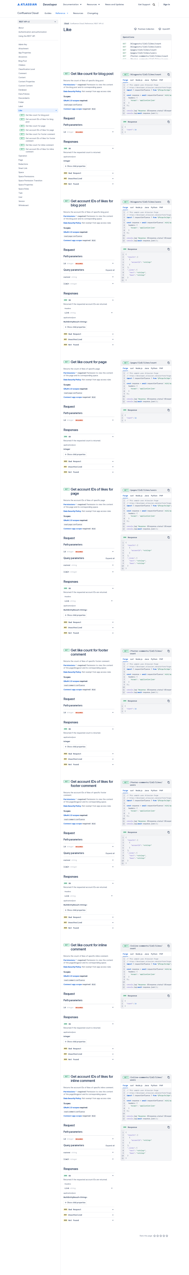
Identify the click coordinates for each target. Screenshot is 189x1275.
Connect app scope (73, 109)
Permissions (69, 85)
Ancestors (23, 57)
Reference (60, 13)
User (20, 197)
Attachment (24, 49)
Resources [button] (92, 4)
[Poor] (157, 1235)
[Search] (153, 4)
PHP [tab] (161, 80)
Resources (78, 13)
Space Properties (26, 185)
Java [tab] (147, 80)
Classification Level (27, 69)
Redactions (23, 164)
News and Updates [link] (114, 4)
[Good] (163, 1235)
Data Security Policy (72, 91)
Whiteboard (23, 205)
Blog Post (23, 61)
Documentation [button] (71, 4)
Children (22, 65)
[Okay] (160, 1235)
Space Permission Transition (30, 181)
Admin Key (23, 44)
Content (22, 77)
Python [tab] (154, 80)
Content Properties (27, 82)
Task (20, 193)
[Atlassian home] (27, 4)
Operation (23, 156)
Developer (50, 4)
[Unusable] (154, 1235)
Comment (23, 73)
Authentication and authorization (33, 32)
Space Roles (24, 189)
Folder (21, 102)
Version (22, 201)
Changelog (92, 13)
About (21, 28)
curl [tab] (132, 80)
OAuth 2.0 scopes (71, 100)
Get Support (144, 4)
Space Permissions (26, 176)
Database (23, 90)
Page (21, 160)
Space (21, 172)
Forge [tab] (125, 80)
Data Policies (24, 94)
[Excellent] (166, 1235)
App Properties (25, 53)
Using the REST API (27, 36)
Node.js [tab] (139, 80)
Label (21, 106)
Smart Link (23, 168)
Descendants (24, 98)
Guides (48, 13)
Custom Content (26, 86)
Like (20, 110)
